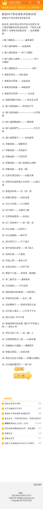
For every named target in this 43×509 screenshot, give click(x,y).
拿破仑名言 (9, 438)
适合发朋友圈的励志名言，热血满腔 (20, 428)
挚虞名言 (8, 433)
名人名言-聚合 (33, 7)
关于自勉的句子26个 (13, 408)
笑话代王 (13, 2)
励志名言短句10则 (12, 403)
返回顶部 (37, 485)
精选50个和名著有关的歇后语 (17, 413)
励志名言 (22, 7)
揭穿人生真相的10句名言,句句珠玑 (19, 443)
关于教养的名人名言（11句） (17, 423)
